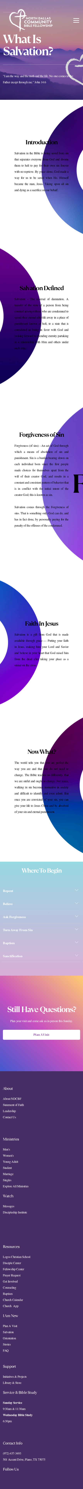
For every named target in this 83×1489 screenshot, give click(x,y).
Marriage (8, 1174)
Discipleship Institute (15, 1212)
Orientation (9, 1338)
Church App (10, 1306)
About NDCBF (12, 1099)
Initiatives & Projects (15, 1376)
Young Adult (10, 1161)
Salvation (8, 1332)
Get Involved (10, 1281)
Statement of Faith (13, 1105)
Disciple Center (12, 1263)
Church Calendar (13, 1300)
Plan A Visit (41, 1035)
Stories (7, 1344)
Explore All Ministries (16, 1186)
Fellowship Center (13, 1269)
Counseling (9, 1287)
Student (7, 1168)
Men (5, 1149)
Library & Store (12, 1383)
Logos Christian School (16, 1257)
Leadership (9, 1111)
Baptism (8, 1294)
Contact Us (9, 1117)
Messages (8, 1206)
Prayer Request (11, 1275)
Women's (8, 1155)
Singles (7, 1180)
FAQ (6, 1350)
